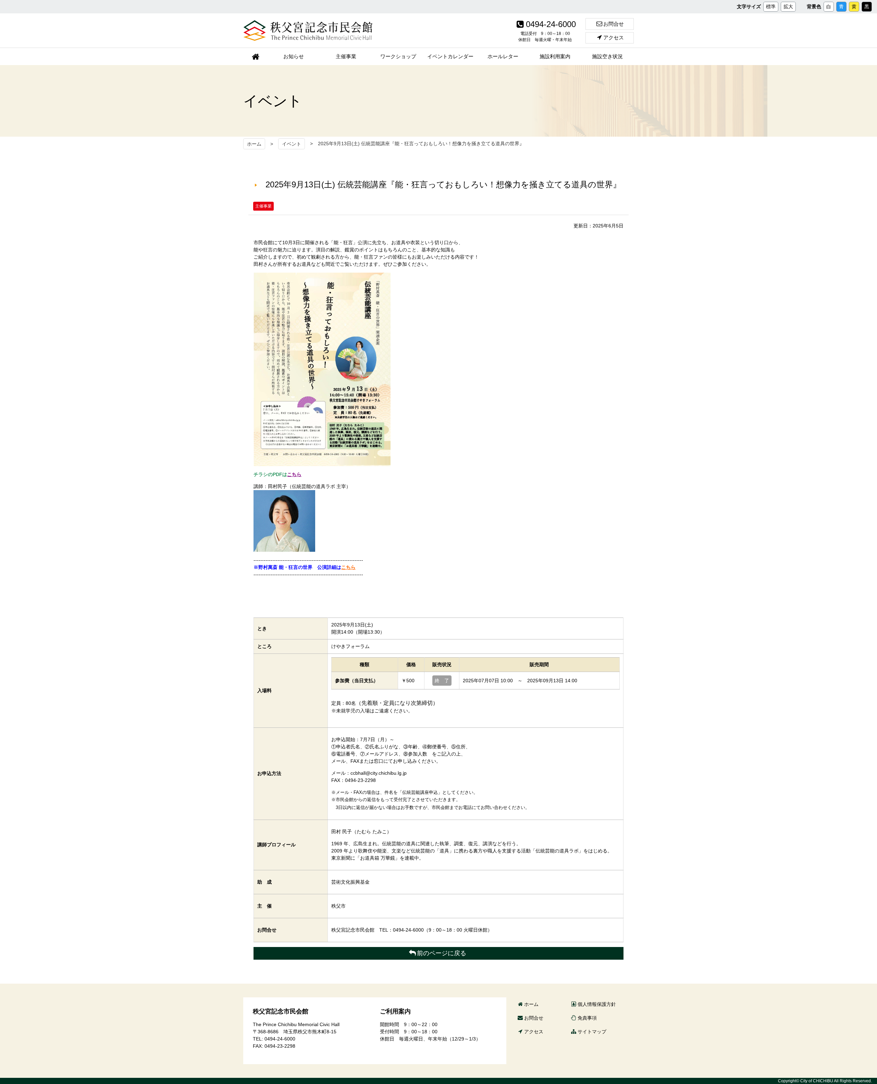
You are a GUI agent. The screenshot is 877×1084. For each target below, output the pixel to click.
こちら (294, 474)
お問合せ (613, 24)
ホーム (254, 144)
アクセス (613, 37)
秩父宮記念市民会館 (308, 30)
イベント (291, 144)
